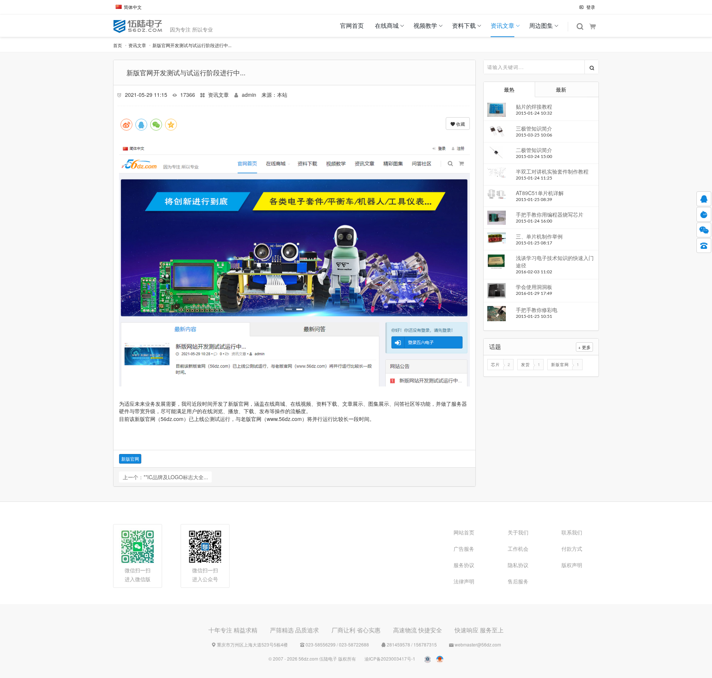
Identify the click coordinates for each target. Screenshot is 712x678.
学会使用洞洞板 (534, 286)
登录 (590, 7)
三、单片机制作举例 (539, 236)
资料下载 (464, 25)
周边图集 (541, 25)
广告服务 (464, 548)
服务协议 (464, 565)
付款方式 (571, 548)
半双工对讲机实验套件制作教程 (552, 171)
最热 (509, 89)
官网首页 (352, 25)
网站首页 (464, 532)
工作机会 (518, 548)
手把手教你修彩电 (536, 309)
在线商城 (387, 25)
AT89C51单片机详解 (540, 193)
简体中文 (133, 7)
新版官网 (130, 458)
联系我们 (571, 532)
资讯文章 (502, 25)
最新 (561, 89)
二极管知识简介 (534, 150)
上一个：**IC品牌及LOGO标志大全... (165, 477)
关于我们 (518, 532)
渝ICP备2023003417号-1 (390, 658)
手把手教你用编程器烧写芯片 (549, 214)
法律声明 (464, 581)
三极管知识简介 (534, 128)
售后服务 (518, 581)
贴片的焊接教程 (534, 106)
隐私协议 (518, 565)
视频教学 (425, 25)
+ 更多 (584, 347)
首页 (117, 45)
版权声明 (571, 565)
